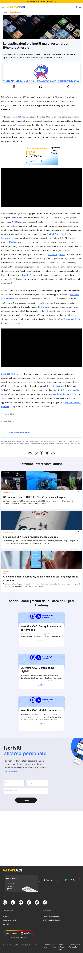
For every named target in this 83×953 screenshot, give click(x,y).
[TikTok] (13, 902)
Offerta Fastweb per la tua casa (42, 2)
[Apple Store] (48, 880)
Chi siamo (6, 916)
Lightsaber (6, 238)
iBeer (62, 254)
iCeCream (52, 254)
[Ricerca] (76, 7)
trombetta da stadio (62, 400)
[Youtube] (21, 902)
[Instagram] (5, 902)
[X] (45, 902)
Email (53, 459)
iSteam (15, 221)
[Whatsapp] (29, 902)
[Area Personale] (80, 7)
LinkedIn (30, 459)
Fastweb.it (6, 924)
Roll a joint (43, 313)
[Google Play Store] (70, 880)
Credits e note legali (9, 920)
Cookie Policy (54, 946)
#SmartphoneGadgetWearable (19, 439)
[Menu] (3, 7)
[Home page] (16, 7)
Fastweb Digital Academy (51, 916)
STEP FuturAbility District (51, 920)
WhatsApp (47, 459)
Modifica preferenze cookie (61, 947)
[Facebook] (37, 902)
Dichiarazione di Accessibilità (74, 946)
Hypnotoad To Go (71, 325)
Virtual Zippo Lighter (57, 234)
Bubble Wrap (28, 275)
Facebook (41, 459)
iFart (18, 116)
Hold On (13, 242)
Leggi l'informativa (10, 778)
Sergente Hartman (55, 392)
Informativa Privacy (47, 946)
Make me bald (8, 380)
